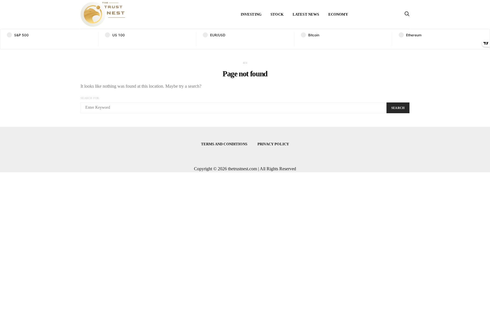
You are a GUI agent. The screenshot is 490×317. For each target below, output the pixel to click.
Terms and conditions (224, 144)
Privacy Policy (273, 144)
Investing (251, 14)
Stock (277, 14)
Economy (338, 14)
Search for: (90, 98)
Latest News (306, 14)
